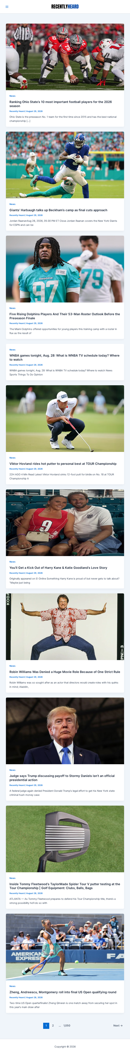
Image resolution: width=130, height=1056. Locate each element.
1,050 (66, 1025)
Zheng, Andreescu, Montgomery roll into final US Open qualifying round (62, 992)
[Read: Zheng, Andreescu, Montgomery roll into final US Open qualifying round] (65, 946)
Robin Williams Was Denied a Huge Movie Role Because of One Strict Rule (64, 672)
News (12, 96)
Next (118, 1025)
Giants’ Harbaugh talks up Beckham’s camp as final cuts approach (58, 210)
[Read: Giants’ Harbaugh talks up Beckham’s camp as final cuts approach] (65, 164)
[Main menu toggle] (6, 6)
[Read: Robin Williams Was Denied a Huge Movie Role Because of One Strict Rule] (65, 626)
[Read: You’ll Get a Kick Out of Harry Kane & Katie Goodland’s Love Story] (65, 522)
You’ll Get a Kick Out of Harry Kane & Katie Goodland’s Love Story (58, 567)
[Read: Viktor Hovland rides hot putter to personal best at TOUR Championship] (65, 418)
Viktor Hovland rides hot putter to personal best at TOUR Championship (62, 463)
